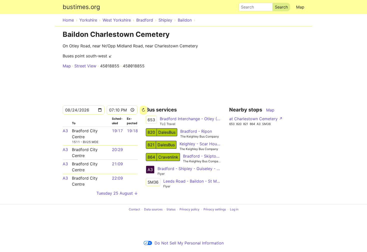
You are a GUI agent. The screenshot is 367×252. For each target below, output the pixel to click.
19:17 (117, 130)
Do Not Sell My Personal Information (189, 242)
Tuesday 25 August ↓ (117, 193)
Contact (134, 209)
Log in (234, 209)
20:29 (117, 149)
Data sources (153, 209)
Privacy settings (214, 209)
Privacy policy (189, 209)
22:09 (117, 178)
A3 (65, 130)
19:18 (132, 130)
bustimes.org (81, 7)
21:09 (117, 163)
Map (300, 7)
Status (171, 209)
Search (245, 5)
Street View (85, 65)
